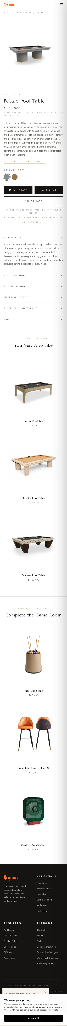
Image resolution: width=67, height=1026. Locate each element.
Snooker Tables (44, 888)
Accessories (9, 958)
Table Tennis (42, 905)
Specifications (15, 275)
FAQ (6, 319)
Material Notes (15, 297)
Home (7, 12)
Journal (40, 935)
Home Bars (42, 894)
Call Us (51, 190)
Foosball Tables (11, 941)
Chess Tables (10, 946)
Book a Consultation (46, 946)
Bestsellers (42, 911)
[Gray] (7, 177)
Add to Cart (33, 201)
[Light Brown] (15, 177)
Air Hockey (9, 930)
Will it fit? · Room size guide (24, 161)
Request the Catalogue (47, 952)
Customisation (14, 286)
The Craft (41, 930)
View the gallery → (33, 222)
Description (13, 237)
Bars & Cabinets (44, 899)
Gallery (40, 941)
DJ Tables (8, 952)
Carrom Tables (10, 935)
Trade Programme (45, 963)
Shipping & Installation (22, 308)
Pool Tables (24, 12)
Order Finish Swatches (47, 958)
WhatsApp (20, 190)
